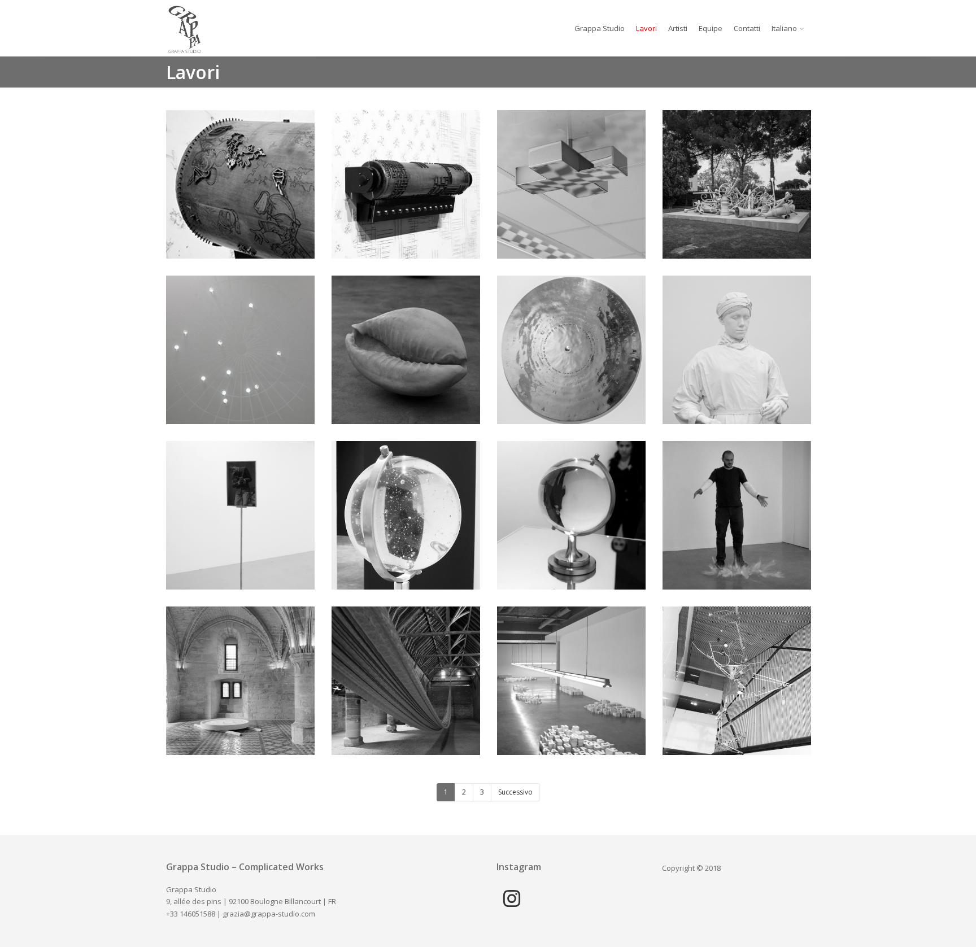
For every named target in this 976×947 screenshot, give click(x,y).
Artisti (677, 28)
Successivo (515, 792)
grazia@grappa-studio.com (269, 914)
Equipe (710, 28)
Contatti (747, 28)
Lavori (646, 28)
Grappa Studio (599, 28)
